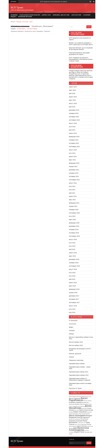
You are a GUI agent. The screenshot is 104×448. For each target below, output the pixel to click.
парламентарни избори (77, 363)
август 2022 (73, 150)
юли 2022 (72, 153)
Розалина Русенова (75, 421)
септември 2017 (74, 302)
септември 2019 (74, 236)
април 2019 (73, 253)
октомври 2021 (74, 176)
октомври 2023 (74, 117)
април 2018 (73, 282)
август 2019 (73, 239)
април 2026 (73, 87)
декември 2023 (74, 110)
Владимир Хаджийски (76, 402)
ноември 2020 (73, 209)
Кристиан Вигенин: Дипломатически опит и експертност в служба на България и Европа (81, 76)
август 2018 (73, 269)
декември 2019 (74, 226)
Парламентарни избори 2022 (78, 375)
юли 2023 (72, 126)
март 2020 (72, 219)
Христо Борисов (72, 426)
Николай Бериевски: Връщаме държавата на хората (79, 53)
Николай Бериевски (83, 417)
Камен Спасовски (80, 412)
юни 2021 (72, 189)
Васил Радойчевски (78, 399)
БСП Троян (17, 7)
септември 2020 (74, 213)
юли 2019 (72, 243)
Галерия (86, 15)
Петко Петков (84, 419)
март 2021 (72, 199)
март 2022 (72, 160)
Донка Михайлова (80, 407)
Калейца (71, 412)
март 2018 (72, 286)
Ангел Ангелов (73, 396)
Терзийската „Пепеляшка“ (42, 26)
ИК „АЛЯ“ (77, 410)
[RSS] (90, 1)
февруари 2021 (74, 203)
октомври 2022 (74, 143)
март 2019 (72, 256)
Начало (13, 21)
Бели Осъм (89, 396)
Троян (76, 424)
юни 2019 (72, 246)
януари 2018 (73, 292)
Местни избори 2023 (76, 345)
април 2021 (73, 196)
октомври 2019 (74, 233)
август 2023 (73, 123)
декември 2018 (74, 259)
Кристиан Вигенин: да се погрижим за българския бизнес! (81, 48)
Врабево (77, 404)
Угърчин (79, 424)
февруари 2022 (74, 163)
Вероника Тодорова (87, 400)
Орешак (71, 419)
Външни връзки (25, 16)
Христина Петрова (86, 424)
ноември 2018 (73, 262)
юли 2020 (72, 216)
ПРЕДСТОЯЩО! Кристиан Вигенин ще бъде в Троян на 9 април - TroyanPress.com (80, 72)
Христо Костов (82, 426)
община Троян (79, 432)
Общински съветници (76, 360)
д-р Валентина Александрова (79, 429)
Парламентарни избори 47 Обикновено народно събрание (79, 379)
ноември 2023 (73, 113)
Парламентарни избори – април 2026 (35, 15)
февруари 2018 (74, 289)
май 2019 (72, 249)
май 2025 (72, 93)
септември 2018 (74, 266)
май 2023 (72, 130)
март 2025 (72, 100)
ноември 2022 (73, 140)
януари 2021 (73, 206)
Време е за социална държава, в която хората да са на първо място (81, 43)
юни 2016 (72, 312)
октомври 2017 (74, 299)
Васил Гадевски (74, 398)
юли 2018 (72, 272)
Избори (71, 334)
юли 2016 (72, 309)
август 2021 (73, 183)
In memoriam (73, 320)
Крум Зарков (75, 413)
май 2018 (72, 279)
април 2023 (73, 133)
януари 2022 (73, 166)
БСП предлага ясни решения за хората (53, 1)
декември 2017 (74, 296)
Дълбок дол (84, 408)
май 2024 (72, 107)
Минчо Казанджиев (77, 415)
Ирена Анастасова (86, 410)
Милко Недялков (86, 413)
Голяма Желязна (76, 406)
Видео (13, 16)
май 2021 (72, 193)
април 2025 (73, 97)
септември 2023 (74, 120)
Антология (76, 15)
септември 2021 (74, 180)
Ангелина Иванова (81, 396)
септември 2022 (74, 146)
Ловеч (80, 413)
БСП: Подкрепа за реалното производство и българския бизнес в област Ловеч (81, 59)
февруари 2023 (74, 136)
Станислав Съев (81, 422)
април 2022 (73, 156)
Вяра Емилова (84, 404)
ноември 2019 (73, 229)
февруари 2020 (74, 223)
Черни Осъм (90, 426)
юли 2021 (72, 186)
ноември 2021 (73, 173)
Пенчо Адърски (76, 419)
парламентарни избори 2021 (78, 372)
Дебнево (82, 406)
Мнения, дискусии (61, 15)
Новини (14, 15)
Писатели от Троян (75, 388)
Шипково (71, 428)
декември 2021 (74, 170)
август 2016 (73, 306)
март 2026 (72, 90)
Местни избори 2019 (76, 342)
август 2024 (73, 103)
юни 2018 (72, 276)
